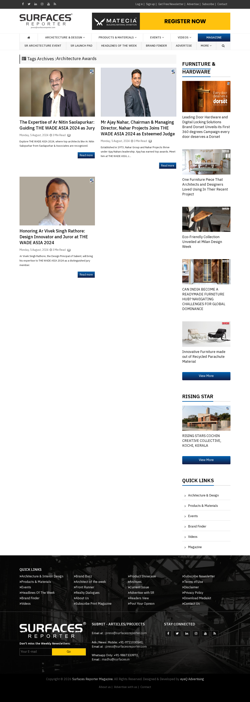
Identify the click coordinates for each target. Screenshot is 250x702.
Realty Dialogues (88, 593)
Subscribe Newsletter (199, 576)
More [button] (205, 45)
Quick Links (198, 481)
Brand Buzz (84, 576)
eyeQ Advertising (192, 679)
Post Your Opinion (142, 603)
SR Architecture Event (42, 45)
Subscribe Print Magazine (94, 603)
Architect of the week (91, 582)
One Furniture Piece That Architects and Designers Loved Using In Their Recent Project (205, 187)
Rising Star (197, 397)
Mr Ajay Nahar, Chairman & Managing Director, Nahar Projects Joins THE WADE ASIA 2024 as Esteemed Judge (138, 128)
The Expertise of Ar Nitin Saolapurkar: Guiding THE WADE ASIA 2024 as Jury (57, 125)
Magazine (214, 37)
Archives (136, 582)
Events (193, 516)
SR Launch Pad (81, 45)
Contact (222, 4)
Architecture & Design (203, 495)
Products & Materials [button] (116, 37)
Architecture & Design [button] (63, 37)
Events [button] (155, 37)
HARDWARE (196, 73)
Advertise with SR (142, 593)
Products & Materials (203, 506)
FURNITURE (196, 65)
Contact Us (192, 603)
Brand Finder (156, 45)
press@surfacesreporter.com (126, 633)
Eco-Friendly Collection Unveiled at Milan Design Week (202, 242)
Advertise (193, 4)
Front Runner (85, 587)
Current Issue (139, 587)
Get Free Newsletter (171, 4)
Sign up (150, 4)
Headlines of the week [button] (119, 45)
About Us (82, 598)
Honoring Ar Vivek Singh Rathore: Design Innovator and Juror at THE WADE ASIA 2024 (54, 237)
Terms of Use (193, 582)
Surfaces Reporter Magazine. (92, 679)
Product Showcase (143, 576)
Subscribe (208, 4)
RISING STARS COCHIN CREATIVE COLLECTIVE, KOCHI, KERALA (201, 441)
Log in (139, 4)
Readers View (139, 598)
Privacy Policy (193, 593)
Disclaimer (191, 587)
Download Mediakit (197, 598)
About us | (105, 687)
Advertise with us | (126, 687)
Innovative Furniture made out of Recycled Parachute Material (203, 357)
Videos (183, 37)
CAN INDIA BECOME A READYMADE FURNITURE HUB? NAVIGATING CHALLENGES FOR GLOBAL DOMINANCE (203, 299)
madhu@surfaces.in (115, 659)
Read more (86, 155)
